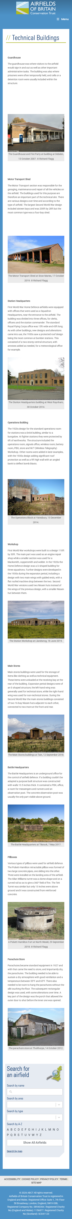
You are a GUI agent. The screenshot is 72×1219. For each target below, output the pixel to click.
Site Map (36, 1182)
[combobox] (31, 1104)
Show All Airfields (34, 1142)
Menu (65, 19)
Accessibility (12, 1179)
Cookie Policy (30, 1179)
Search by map (14, 1151)
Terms (63, 1179)
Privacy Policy (49, 1179)
